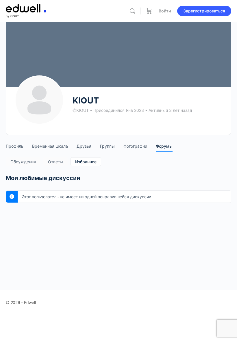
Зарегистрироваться (204, 10)
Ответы (55, 161)
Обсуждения (23, 161)
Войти (165, 10)
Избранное (86, 161)
